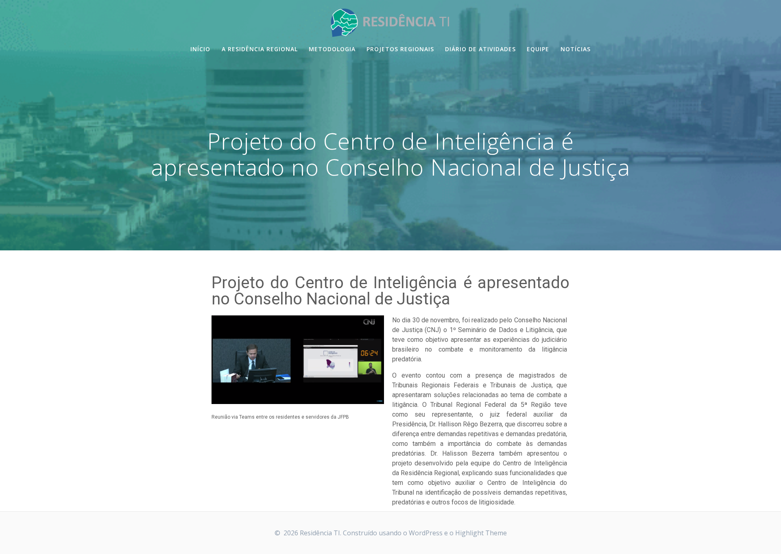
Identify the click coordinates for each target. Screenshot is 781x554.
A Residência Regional (260, 49)
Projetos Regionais (400, 49)
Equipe (538, 49)
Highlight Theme (481, 532)
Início (200, 49)
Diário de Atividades (480, 49)
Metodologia (332, 49)
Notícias (576, 49)
